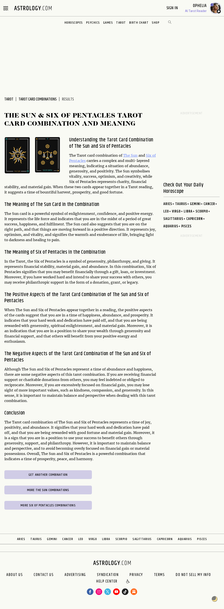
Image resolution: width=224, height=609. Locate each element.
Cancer (209, 204)
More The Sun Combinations (48, 490)
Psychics (93, 22)
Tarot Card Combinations (38, 99)
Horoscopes (74, 22)
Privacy (136, 575)
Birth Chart (139, 22)
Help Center (106, 581)
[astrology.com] (32, 8)
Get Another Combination (48, 474)
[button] (128, 581)
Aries (167, 204)
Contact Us (44, 575)
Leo (166, 211)
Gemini (195, 204)
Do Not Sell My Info (193, 575)
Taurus (181, 204)
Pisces (186, 226)
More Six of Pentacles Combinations (48, 505)
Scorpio (202, 211)
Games (108, 22)
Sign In (172, 8)
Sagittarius (173, 219)
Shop (155, 22)
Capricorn (194, 219)
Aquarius (170, 226)
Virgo (176, 211)
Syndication (108, 575)
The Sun (130, 155)
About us (14, 575)
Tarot (121, 22)
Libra (188, 211)
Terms (159, 575)
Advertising (75, 575)
